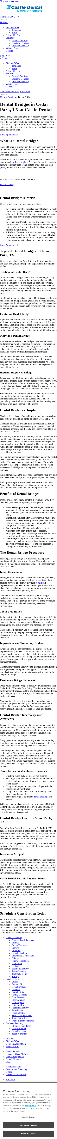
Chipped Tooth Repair (22, 1026)
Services (10, 38)
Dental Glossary (13, 1059)
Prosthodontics (18, 1013)
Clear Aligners (18, 1000)
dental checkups (41, 796)
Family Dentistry (19, 994)
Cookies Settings (28, 1117)
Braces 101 (17, 984)
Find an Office (12, 27)
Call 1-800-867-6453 (9, 91)
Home (3, 97)
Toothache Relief (19, 974)
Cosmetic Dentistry (20, 45)
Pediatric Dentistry (20, 1007)
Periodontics (17, 1010)
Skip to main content (9, 1)
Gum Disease (18, 997)
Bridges (15, 942)
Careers (9, 51)
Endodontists (18, 992)
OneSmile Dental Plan (16, 1074)
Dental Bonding (19, 1028)
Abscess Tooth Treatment (23, 940)
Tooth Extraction (19, 1018)
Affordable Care (13, 35)
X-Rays (15, 976)
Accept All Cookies (28, 1133)
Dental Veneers (19, 1031)
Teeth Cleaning (19, 971)
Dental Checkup (19, 953)
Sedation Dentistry (20, 968)
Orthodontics (18, 1005)
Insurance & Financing (16, 1069)
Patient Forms (12, 1046)
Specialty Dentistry (20, 43)
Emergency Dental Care (23, 955)
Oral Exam (17, 963)
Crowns (15, 948)
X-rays (39, 583)
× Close (3, 58)
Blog (8, 1082)
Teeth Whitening (19, 1033)
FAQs (8, 1062)
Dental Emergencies (15, 1056)
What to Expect (13, 48)
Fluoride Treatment (20, 961)
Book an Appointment (16, 1044)
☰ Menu (4, 22)
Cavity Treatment (20, 945)
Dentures (16, 989)
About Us (10, 1079)
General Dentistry (20, 40)
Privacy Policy (31, 1105)
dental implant (21, 162)
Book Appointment (9, 134)
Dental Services (13, 1051)
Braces (15, 981)
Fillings (15, 958)
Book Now (5, 55)
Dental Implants (19, 987)
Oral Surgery (18, 1002)
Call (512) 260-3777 (9, 16)
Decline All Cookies (28, 1125)
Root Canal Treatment (22, 1015)
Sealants (15, 966)
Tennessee (16, 30)
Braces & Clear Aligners (17, 1054)
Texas (14, 32)
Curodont (16, 950)
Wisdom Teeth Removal (23, 1020)
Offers (9, 1072)
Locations (10, 1038)
